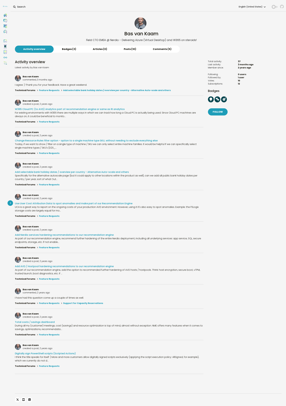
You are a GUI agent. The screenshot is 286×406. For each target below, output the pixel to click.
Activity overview (34, 49)
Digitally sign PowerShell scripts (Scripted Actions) (45, 353)
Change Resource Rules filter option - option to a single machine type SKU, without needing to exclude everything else (86, 140)
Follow (218, 112)
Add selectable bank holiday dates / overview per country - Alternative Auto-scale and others (117, 90)
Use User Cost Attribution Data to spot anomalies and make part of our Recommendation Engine (73, 203)
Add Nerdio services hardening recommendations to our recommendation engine (64, 235)
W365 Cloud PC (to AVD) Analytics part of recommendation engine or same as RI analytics (70, 109)
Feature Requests (49, 90)
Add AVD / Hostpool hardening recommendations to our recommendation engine (64, 266)
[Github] (282, 7)
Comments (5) (162, 49)
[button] (5, 32)
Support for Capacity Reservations (83, 303)
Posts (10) (130, 49)
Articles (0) (100, 49)
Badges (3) (69, 49)
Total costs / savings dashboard (35, 322)
